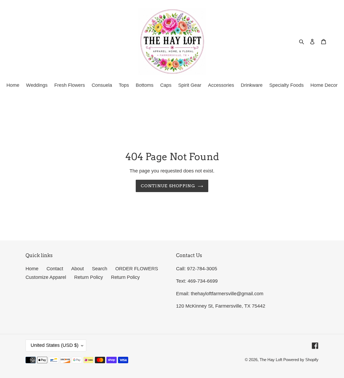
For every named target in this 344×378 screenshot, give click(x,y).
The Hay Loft (271, 359)
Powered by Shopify (300, 359)
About (77, 268)
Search (99, 268)
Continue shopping (168, 185)
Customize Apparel (46, 277)
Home (32, 268)
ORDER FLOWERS (136, 268)
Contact (54, 268)
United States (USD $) (54, 345)
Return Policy (88, 277)
